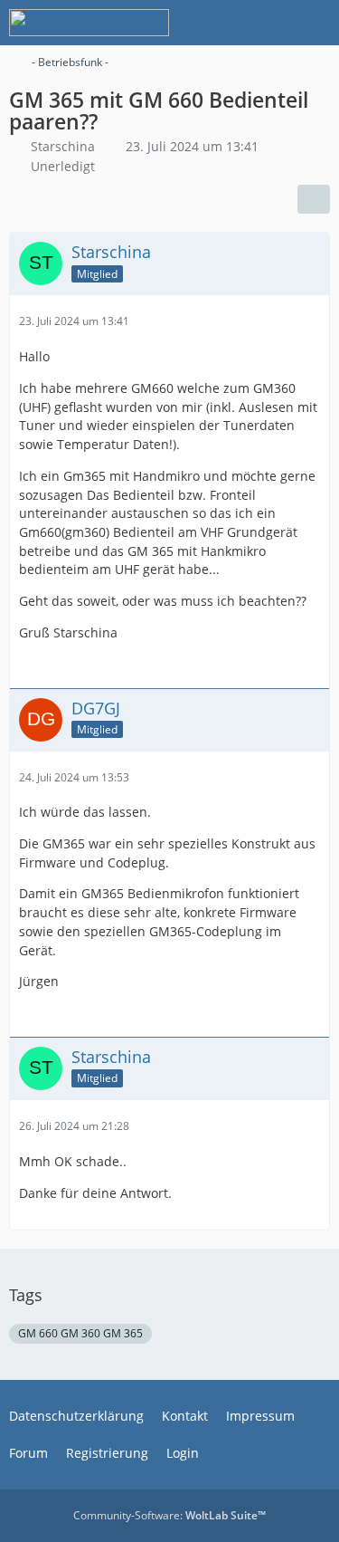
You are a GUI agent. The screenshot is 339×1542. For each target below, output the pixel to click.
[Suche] (225, 23)
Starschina (63, 146)
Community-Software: (169, 1515)
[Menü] (315, 23)
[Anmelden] (270, 22)
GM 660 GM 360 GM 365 (80, 1333)
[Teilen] (313, 199)
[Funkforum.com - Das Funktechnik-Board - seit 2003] (89, 23)
